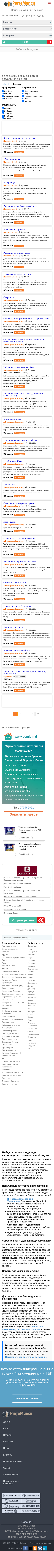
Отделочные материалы (17, 770)
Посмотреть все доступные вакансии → (26, 1357)
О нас (6, 1428)
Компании (8, 1441)
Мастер (28, 101)
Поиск (25, 42)
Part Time (8, 91)
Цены (6, 1448)
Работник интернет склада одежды (21, 561)
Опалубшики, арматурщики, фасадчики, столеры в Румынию (24, 340)
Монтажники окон (12, 419)
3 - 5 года (8, 114)
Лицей (27, 94)
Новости (7, 1435)
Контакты (7, 1455)
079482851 (27, 807)
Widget (6, 1468)
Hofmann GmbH (10, 141)
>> (38, 714)
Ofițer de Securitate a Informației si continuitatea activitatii (24, 901)
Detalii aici (24, 838)
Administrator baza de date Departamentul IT (23, 896)
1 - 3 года (8, 111)
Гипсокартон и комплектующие (21, 774)
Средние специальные (33, 96)
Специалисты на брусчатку (17, 606)
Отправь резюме (23, 920)
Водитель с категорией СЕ (16, 650)
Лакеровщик (9, 182)
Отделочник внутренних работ (19, 503)
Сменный (8, 99)
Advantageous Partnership (14, 300)
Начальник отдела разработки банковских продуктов (22, 892)
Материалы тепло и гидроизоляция (24, 795)
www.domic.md (26, 736)
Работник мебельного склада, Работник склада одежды (23, 394)
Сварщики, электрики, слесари (19, 538)
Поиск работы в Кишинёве (11, 1482)
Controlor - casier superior (15, 909)
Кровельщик (9, 522)
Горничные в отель (13, 627)
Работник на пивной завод (16, 253)
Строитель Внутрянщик (15, 583)
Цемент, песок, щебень (17, 799)
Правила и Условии (12, 1461)
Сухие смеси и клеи (15, 765)
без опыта (8, 108)
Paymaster (7, 677)
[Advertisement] (27, 62)
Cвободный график (11, 96)
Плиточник (9, 484)
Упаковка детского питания (17, 274)
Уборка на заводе (12, 159)
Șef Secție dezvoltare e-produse (17, 884)
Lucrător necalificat (12, 461)
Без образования (31, 91)
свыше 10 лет (9, 119)
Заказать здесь (24, 814)
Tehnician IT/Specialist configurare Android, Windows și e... (24, 672)
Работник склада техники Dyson (19, 367)
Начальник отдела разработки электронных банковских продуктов (23, 879)
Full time (7, 94)
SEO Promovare (10, 1475)
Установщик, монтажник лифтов (20, 440)
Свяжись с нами (27, 1398)
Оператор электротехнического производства (26, 318)
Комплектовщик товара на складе (20, 138)
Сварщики (8, 297)
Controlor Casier (11, 913)
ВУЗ (26, 99)
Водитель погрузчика (14, 229)
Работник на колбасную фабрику (20, 206)
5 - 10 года (8, 116)
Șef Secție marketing (12, 887)
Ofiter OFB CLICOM (12, 906)
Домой (6, 1422)
